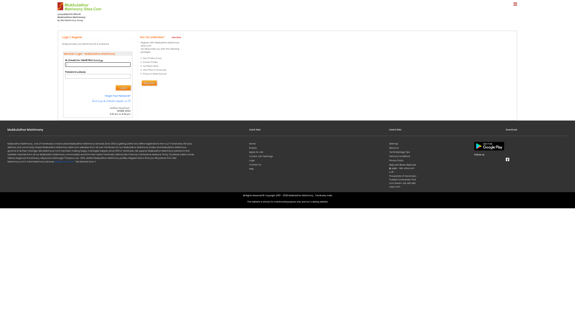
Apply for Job (256, 152)
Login (252, 160)
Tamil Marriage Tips (399, 152)
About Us (394, 147)
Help (251, 168)
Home (252, 143)
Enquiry (253, 147)
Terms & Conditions (399, 156)
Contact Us (255, 164)
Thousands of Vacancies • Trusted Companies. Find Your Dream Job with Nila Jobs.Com (403, 181)
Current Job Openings (261, 156)
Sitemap (393, 143)
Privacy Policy (396, 160)
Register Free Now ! (65, 161)
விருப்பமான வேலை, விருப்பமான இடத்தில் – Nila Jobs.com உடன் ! (402, 168)
